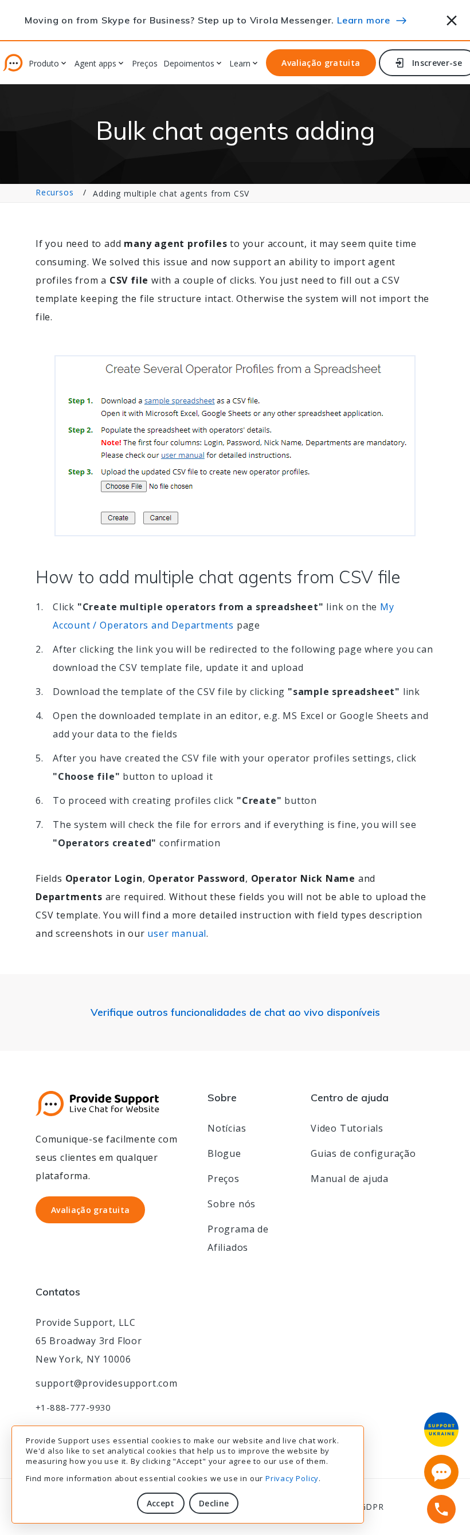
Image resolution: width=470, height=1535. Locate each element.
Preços (145, 64)
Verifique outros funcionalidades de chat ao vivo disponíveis (235, 1012)
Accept (161, 1503)
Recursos (54, 192)
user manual (176, 933)
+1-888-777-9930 (73, 1407)
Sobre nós (231, 1204)
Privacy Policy (292, 1478)
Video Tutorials (347, 1128)
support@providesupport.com (107, 1383)
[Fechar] (452, 18)
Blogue (224, 1153)
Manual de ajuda (350, 1178)
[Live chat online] (441, 1472)
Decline (214, 1503)
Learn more (363, 20)
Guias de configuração (363, 1153)
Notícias (226, 1128)
